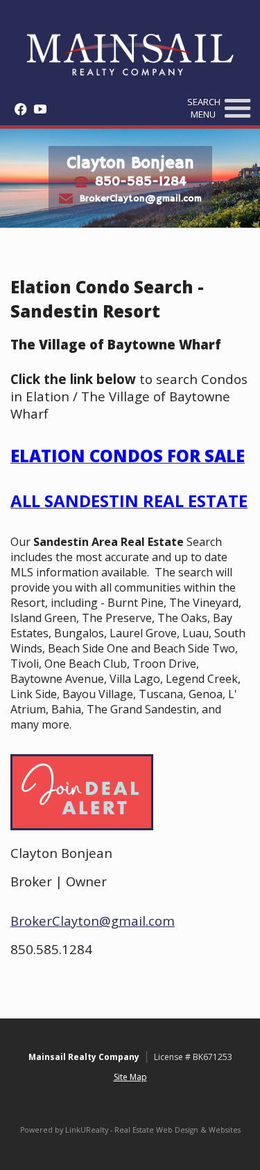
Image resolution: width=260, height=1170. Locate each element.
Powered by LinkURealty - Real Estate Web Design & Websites (130, 1130)
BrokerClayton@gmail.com (141, 198)
